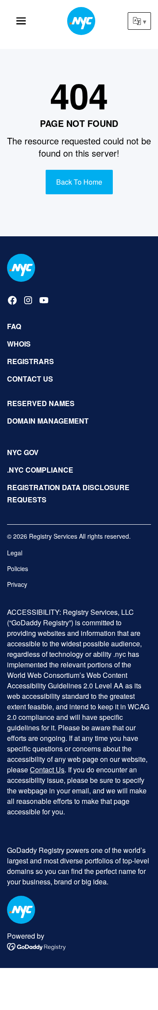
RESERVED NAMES (41, 403)
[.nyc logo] (81, 21)
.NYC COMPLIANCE (40, 470)
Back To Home (79, 182)
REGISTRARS (30, 361)
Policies (17, 568)
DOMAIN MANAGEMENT (48, 421)
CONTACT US (30, 379)
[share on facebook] (12, 300)
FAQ (14, 326)
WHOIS (19, 344)
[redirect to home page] (21, 268)
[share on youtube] (44, 300)
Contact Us (47, 770)
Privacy (17, 584)
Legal (14, 552)
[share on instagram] (28, 300)
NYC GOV (23, 452)
